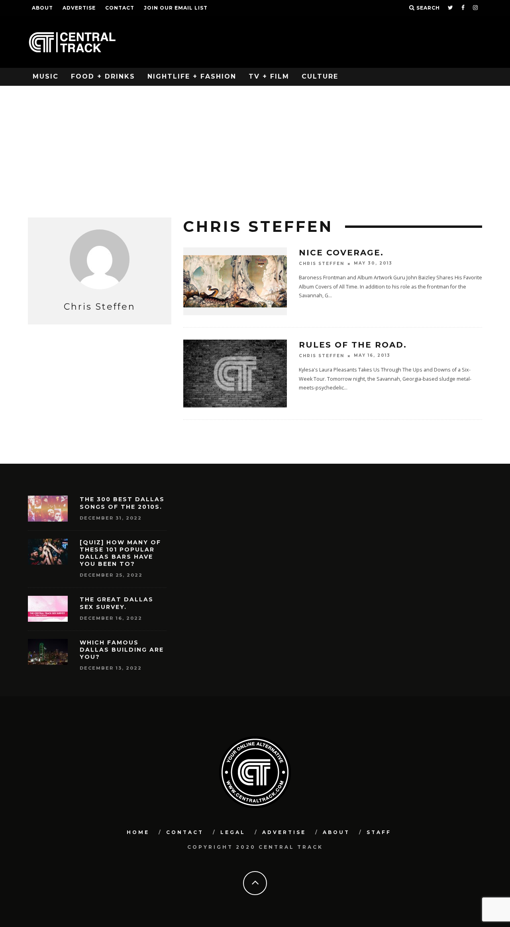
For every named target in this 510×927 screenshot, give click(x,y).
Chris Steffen (321, 263)
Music (46, 76)
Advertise (79, 8)
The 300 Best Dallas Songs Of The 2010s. (122, 503)
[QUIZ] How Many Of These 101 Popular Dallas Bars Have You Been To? (120, 553)
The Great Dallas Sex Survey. (116, 603)
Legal (232, 832)
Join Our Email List (176, 8)
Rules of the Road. (353, 345)
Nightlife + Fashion (191, 76)
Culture (320, 76)
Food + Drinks (103, 76)
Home (138, 832)
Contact (119, 8)
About (42, 8)
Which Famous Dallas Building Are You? (122, 649)
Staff (379, 832)
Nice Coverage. (341, 252)
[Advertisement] (255, 146)
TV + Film (269, 76)
